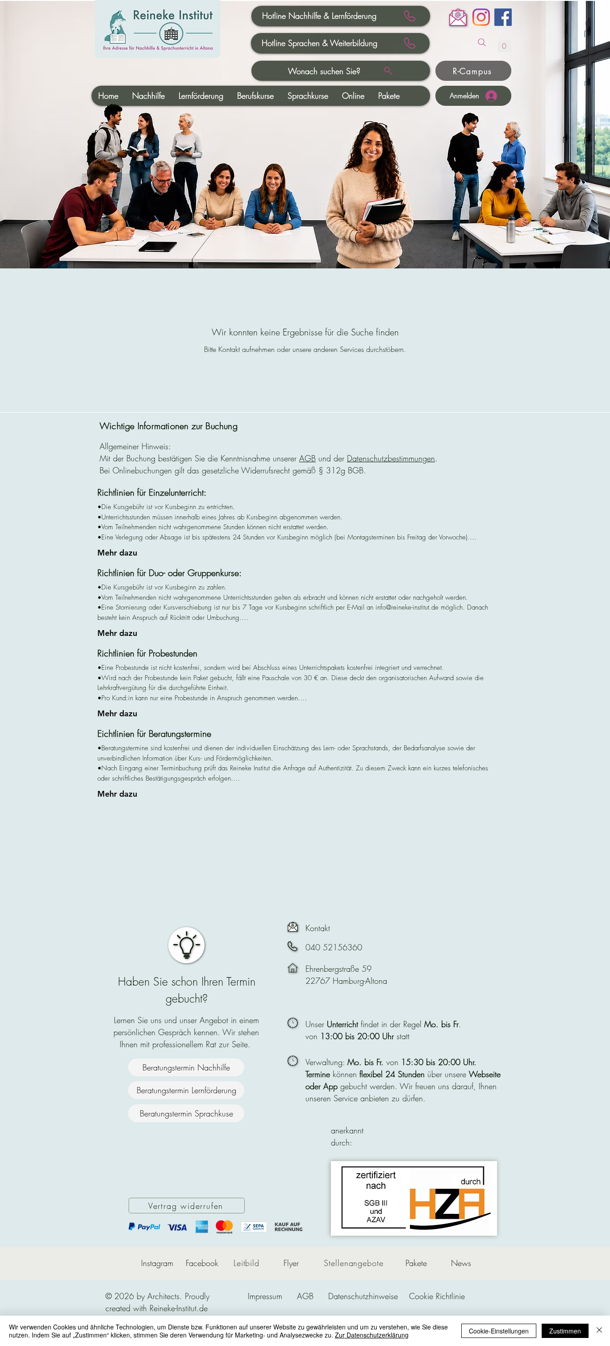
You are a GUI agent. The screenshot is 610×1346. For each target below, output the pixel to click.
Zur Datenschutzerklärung (372, 1334)
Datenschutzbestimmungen (391, 458)
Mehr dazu (117, 553)
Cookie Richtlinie (437, 1296)
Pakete (416, 1263)
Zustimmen (565, 1330)
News (461, 1263)
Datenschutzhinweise (363, 1296)
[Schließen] (599, 1331)
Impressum (265, 1296)
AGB (307, 458)
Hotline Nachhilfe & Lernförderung (319, 15)
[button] (504, 43)
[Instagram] (481, 17)
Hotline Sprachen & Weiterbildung (319, 43)
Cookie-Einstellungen (499, 1330)
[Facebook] (503, 17)
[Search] (481, 42)
